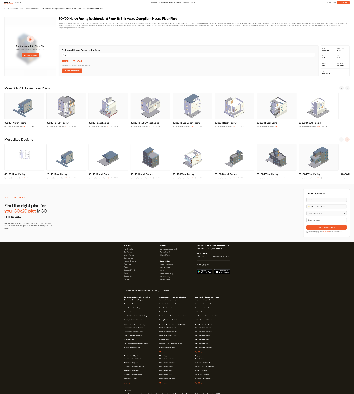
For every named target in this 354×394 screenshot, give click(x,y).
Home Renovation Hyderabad (203, 332)
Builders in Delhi (164, 339)
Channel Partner (165, 255)
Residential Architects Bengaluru (133, 359)
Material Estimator (130, 261)
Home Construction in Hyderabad (169, 308)
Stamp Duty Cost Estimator (203, 363)
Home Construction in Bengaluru (133, 308)
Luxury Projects (129, 255)
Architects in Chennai (130, 378)
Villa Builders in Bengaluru (166, 359)
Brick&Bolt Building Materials (208, 249)
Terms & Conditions (166, 265)
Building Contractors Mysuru (132, 347)
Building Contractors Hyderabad (168, 320)
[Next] (347, 88)
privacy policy (326, 231)
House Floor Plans (11, 8)
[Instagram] (205, 264)
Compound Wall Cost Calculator (204, 367)
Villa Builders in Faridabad (167, 378)
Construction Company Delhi (167, 328)
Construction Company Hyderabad (169, 300)
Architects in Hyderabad (131, 370)
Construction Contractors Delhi (168, 332)
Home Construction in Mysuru (133, 335)
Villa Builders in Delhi (165, 374)
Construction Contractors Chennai (205, 304)
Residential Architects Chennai (133, 374)
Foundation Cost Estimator (202, 378)
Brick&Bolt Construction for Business (212, 246)
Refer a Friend (165, 252)
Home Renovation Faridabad (203, 347)
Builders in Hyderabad (165, 312)
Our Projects (128, 252)
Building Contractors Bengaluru (133, 320)
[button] (309, 206)
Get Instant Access (30, 55)
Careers (126, 273)
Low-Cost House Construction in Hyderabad (172, 316)
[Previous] (341, 88)
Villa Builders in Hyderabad (167, 363)
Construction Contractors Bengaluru (134, 304)
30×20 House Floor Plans (29, 8)
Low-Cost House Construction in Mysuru (136, 343)
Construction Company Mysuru (133, 328)
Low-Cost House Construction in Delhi (170, 343)
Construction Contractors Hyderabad (170, 304)
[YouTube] (208, 264)
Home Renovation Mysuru (202, 339)
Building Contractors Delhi (167, 347)
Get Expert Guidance (327, 227)
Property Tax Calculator (202, 374)
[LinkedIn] (203, 264)
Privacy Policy (165, 268)
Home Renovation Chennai (202, 335)
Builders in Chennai (200, 312)
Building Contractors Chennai (203, 320)
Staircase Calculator (201, 370)
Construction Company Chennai (204, 300)
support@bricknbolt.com (221, 256)
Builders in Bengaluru (130, 312)
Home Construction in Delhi (167, 335)
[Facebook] (200, 264)
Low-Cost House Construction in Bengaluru (137, 316)
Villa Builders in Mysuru (166, 370)
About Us (127, 267)
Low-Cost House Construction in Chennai (207, 316)
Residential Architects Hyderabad (134, 367)
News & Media (165, 280)
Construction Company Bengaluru (134, 300)
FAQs (162, 271)
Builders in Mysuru (129, 339)
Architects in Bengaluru (131, 363)
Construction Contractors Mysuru (134, 332)
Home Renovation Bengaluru (203, 328)
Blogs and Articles (130, 270)
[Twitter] (197, 264)
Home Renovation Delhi (201, 343)
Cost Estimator (129, 258)
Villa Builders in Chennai (166, 367)
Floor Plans (127, 264)
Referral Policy (165, 277)
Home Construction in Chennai (204, 308)
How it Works (128, 249)
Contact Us (128, 276)
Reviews (127, 279)
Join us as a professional (168, 249)
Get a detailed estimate (72, 71)
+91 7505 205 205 (203, 256)
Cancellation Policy (166, 274)
